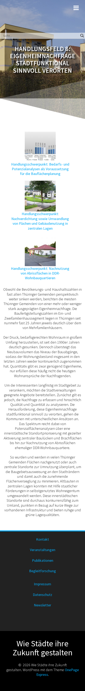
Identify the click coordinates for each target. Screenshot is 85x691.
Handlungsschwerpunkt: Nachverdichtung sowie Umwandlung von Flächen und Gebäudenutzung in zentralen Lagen (40, 220)
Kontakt (42, 539)
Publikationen (42, 560)
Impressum (42, 584)
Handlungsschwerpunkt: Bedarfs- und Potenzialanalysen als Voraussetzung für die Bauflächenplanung (40, 169)
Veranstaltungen (42, 549)
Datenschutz (42, 594)
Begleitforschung (42, 570)
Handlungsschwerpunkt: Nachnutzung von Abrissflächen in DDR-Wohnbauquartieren (40, 273)
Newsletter (42, 605)
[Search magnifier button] (82, 36)
